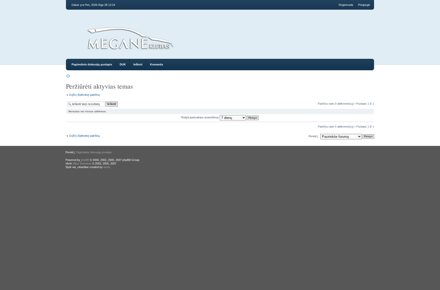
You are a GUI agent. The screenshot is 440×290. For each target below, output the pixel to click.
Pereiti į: (313, 136)
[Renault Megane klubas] (130, 51)
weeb (106, 167)
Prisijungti (364, 4)
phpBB (85, 159)
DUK (123, 64)
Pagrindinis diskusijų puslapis (92, 64)
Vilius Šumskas (82, 163)
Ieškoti (137, 64)
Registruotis (346, 4)
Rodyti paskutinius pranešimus (200, 117)
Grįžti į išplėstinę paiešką (84, 94)
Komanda (156, 64)
